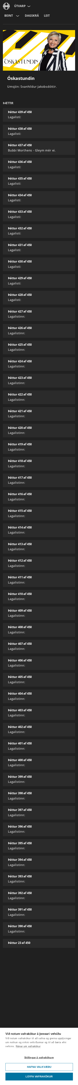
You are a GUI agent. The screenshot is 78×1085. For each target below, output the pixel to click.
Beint (8, 16)
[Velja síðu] (28, 6)
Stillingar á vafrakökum (39, 1057)
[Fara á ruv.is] (6, 6)
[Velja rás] (17, 16)
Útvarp (20, 6)
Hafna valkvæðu (39, 1067)
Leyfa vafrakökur (39, 1076)
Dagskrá (32, 16)
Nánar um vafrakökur (28, 1046)
